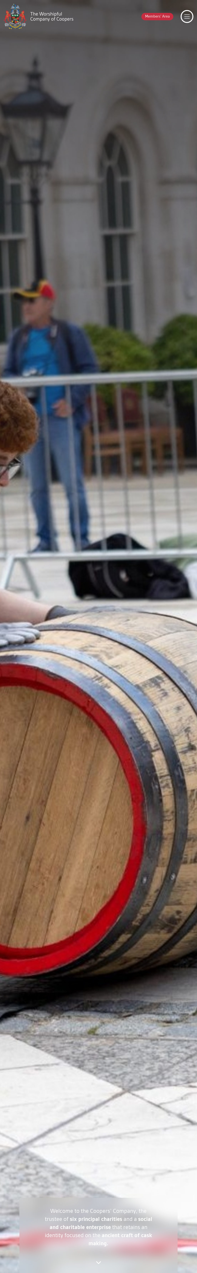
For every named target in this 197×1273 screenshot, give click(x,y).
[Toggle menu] (187, 16)
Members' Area (157, 16)
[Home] (38, 16)
